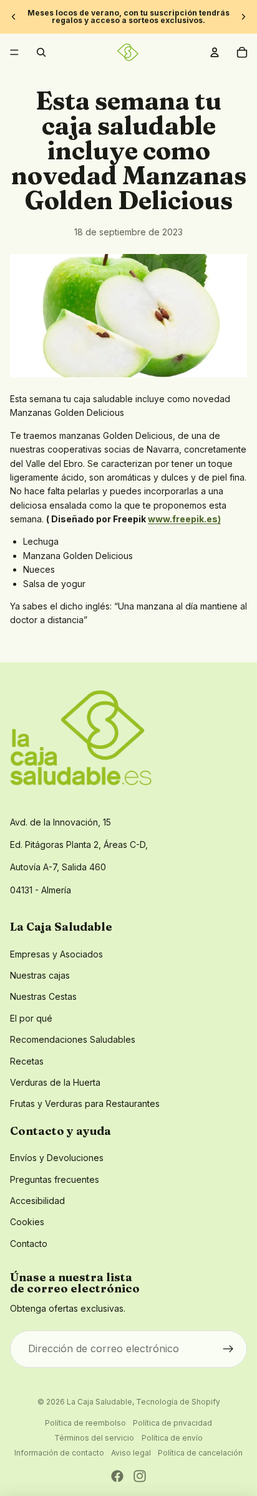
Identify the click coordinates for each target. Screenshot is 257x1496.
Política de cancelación (200, 1452)
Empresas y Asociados (56, 954)
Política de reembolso (85, 1423)
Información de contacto (59, 1452)
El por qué (31, 1018)
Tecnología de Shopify (178, 1401)
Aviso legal (131, 1452)
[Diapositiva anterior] (13, 17)
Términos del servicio (94, 1437)
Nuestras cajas (40, 975)
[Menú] (14, 52)
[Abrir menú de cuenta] (214, 52)
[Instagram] (139, 1476)
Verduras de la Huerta (55, 1082)
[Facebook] (117, 1476)
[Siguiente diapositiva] (243, 17)
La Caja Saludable (99, 1401)
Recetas (27, 1061)
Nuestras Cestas (43, 996)
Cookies (27, 1221)
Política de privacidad (172, 1423)
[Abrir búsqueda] (41, 52)
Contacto (28, 1243)
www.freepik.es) (184, 519)
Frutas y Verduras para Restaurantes (85, 1103)
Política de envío (172, 1437)
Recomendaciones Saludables (72, 1039)
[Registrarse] (228, 1349)
